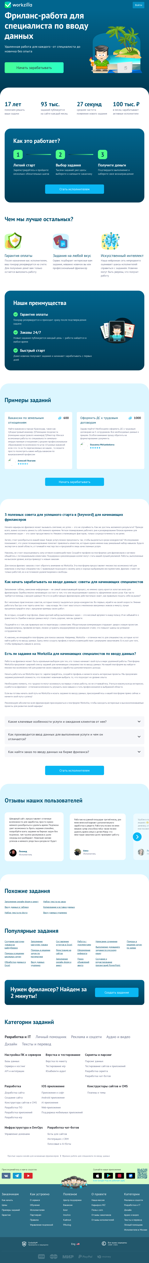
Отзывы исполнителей (103, 1219)
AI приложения (49, 1102)
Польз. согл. (97, 1209)
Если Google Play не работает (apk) (109, 1180)
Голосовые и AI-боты (59, 1143)
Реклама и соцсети (133, 1200)
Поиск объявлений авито (83, 962)
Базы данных (12, 1061)
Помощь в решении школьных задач (14, 955)
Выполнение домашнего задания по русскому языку (108, 950)
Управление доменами (17, 1134)
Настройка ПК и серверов (23, 1055)
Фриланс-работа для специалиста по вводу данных (86, 1156)
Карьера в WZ (98, 1205)
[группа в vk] (6, 1176)
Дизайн (128, 1209)
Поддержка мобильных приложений (62, 1112)
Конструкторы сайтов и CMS (21, 1102)
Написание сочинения (106, 941)
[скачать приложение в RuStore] (130, 1176)
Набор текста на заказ (54, 901)
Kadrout (67, 1219)
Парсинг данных (94, 1061)
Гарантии (6, 1214)
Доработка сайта (14, 1092)
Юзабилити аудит (56, 1071)
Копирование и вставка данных (59, 907)
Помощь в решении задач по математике (40, 953)
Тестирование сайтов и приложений (105, 1066)
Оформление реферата (83, 952)
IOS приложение (52, 1086)
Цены (4, 1205)
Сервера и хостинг (15, 1066)
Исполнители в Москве (135, 1229)
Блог (65, 1209)
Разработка (13, 1086)
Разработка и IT (132, 1205)
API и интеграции (14, 1071)
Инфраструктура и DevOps (24, 1127)
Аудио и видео (131, 1214)
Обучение (35, 1205)
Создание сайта (14, 1097)
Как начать (7, 1200)
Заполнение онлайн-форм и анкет (22, 901)
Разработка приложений (18, 1112)
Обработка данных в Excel (15, 964)
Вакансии (67, 1205)
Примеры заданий (11, 1209)
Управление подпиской (41, 1224)
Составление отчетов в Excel (64, 943)
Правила (34, 1219)
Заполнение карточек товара (39, 943)
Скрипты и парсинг (98, 1055)
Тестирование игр (55, 1066)
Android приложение (53, 1097)
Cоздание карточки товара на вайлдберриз (14, 944)
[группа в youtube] (28, 1176)
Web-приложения (51, 1107)
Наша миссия (98, 1200)
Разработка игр (13, 1117)
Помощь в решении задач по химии (134, 944)
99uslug (67, 1224)
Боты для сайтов (57, 1134)
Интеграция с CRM (58, 1139)
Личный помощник (133, 1224)
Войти (138, 5)
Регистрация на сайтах (63, 952)
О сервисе (35, 1200)
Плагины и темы (96, 1092)
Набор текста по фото (16, 912)
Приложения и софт (52, 1092)
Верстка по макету (56, 1061)
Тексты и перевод (133, 1219)
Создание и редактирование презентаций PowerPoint (108, 962)
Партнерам (35, 1214)
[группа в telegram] (17, 1176)
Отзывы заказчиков (101, 1214)
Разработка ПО (13, 1107)
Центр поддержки (72, 1200)
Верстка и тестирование (63, 1055)
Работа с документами (84, 943)
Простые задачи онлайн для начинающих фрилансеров (33, 1156)
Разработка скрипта (96, 1071)
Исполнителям (37, 1209)
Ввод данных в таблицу (17, 907)
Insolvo (67, 1214)
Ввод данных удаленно (55, 912)
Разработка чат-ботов (98, 1076)
